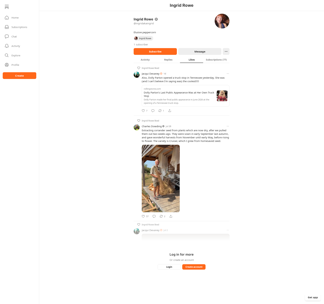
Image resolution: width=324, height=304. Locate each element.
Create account (193, 266)
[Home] (7, 7)
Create (19, 75)
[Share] (169, 110)
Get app (313, 297)
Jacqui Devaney (150, 73)
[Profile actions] (226, 51)
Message (199, 51)
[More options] (228, 73)
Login (169, 266)
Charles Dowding (152, 126)
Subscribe (155, 51)
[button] (19, 17)
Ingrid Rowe (148, 68)
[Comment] (153, 110)
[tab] (145, 59)
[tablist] (182, 59)
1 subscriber (141, 44)
